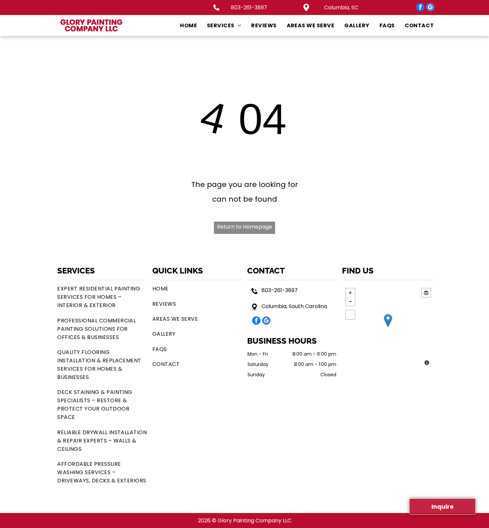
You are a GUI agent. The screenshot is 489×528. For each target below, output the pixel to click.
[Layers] (426, 292)
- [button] (350, 301)
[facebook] (420, 8)
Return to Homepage (244, 227)
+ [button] (350, 292)
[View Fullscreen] (350, 314)
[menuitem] (183, 25)
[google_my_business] (430, 8)
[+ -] (388, 327)
